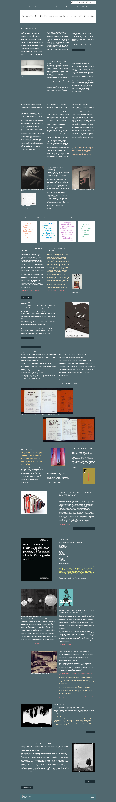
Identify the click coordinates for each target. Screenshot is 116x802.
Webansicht (92, 797)
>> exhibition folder (27, 297)
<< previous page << (27, 787)
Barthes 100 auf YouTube (28, 338)
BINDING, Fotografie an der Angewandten (31, 347)
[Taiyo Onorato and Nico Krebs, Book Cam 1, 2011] (34, 502)
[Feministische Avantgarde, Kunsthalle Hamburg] (66, 597)
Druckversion (25, 796)
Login (93, 795)
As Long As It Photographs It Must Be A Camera (84, 528)
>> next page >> (90, 781)
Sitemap (29, 796)
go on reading (90, 732)
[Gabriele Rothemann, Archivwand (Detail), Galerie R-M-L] (44, 662)
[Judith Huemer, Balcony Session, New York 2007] (58, 457)
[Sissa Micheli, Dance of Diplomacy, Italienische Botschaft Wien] (39, 602)
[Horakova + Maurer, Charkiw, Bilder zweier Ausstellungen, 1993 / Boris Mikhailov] (32, 177)
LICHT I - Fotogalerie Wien (78, 49)
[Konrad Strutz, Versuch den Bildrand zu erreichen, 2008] (83, 757)
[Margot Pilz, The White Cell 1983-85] (32, 67)
